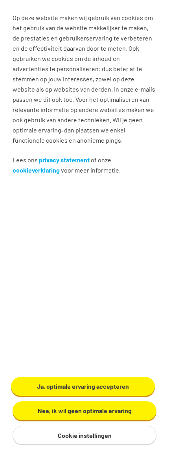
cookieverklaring (36, 170)
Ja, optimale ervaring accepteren (83, 386)
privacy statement (64, 160)
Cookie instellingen (85, 435)
